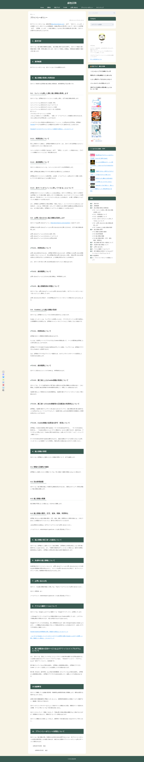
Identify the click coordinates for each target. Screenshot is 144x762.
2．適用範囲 (95, 205)
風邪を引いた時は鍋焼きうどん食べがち (101, 75)
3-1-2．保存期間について (100, 216)
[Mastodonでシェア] (3, 374)
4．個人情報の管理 (97, 229)
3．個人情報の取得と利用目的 (100, 208)
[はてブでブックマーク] (3, 382)
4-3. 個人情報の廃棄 (98, 236)
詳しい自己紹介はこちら (96, 59)
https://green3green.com (57, 24)
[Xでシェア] (3, 372)
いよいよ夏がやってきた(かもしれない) (101, 79)
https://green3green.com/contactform (60, 223)
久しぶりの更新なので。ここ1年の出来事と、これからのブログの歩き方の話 (101, 164)
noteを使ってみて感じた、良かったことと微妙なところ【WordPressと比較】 (102, 188)
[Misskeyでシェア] (3, 380)
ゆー (102, 42)
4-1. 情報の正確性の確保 (99, 231)
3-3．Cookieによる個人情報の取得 (102, 227)
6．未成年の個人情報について (100, 244)
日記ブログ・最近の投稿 (98, 66)
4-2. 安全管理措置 (98, 234)
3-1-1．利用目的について (100, 214)
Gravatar (32, 124)
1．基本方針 (95, 203)
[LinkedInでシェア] (3, 387)
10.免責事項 (95, 255)
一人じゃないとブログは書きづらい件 (100, 71)
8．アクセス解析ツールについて (101, 249)
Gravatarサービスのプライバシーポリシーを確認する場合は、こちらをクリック (51, 129)
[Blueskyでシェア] (3, 377)
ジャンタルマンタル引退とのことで (100, 83)
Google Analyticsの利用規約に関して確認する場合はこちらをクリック (49, 631)
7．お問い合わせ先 (97, 246)
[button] (3, 390)
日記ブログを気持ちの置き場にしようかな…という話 (101, 88)
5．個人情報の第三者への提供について (102, 242)
